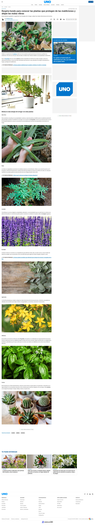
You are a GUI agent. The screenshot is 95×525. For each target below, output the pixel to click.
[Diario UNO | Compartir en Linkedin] (64, 19)
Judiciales (4, 507)
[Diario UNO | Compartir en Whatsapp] (60, 19)
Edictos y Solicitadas (24, 509)
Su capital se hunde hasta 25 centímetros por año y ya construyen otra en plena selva (64, 59)
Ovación (62, 4)
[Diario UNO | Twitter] (92, 494)
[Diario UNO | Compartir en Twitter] (54, 19)
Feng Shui (7, 58)
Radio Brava (59, 505)
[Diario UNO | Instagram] (87, 494)
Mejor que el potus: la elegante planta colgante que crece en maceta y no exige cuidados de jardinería (39, 472)
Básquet (40, 509)
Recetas (21, 503)
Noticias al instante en (63, 115)
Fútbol (40, 499)
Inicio (32, 4)
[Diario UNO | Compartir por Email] (57, 19)
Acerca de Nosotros (79, 499)
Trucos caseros (23, 505)
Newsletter (78, 503)
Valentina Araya (9, 18)
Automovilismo (42, 503)
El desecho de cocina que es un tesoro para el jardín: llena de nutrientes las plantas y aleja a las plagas (64, 472)
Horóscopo (22, 499)
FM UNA (58, 503)
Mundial (40, 501)
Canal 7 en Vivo (60, 499)
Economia (52, 4)
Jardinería (4, 469)
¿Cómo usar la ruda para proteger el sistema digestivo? (25, 175)
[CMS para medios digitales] (47, 522)
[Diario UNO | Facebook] (85, 494)
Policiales (57, 4)
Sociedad (40, 4)
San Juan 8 (59, 507)
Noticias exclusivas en (25, 429)
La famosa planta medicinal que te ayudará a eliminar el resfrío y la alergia (29, 65)
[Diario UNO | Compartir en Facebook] (51, 19)
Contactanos (78, 501)
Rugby (40, 505)
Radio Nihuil (59, 501)
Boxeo (40, 511)
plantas (15, 54)
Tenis (40, 507)
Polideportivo (41, 515)
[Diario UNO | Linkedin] (90, 494)
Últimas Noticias (5, 499)
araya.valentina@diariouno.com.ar (11, 20)
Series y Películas (46, 4)
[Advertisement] (27, 70)
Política (36, 4)
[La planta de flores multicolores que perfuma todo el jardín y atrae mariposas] (14, 461)
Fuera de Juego (42, 513)
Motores (21, 501)
